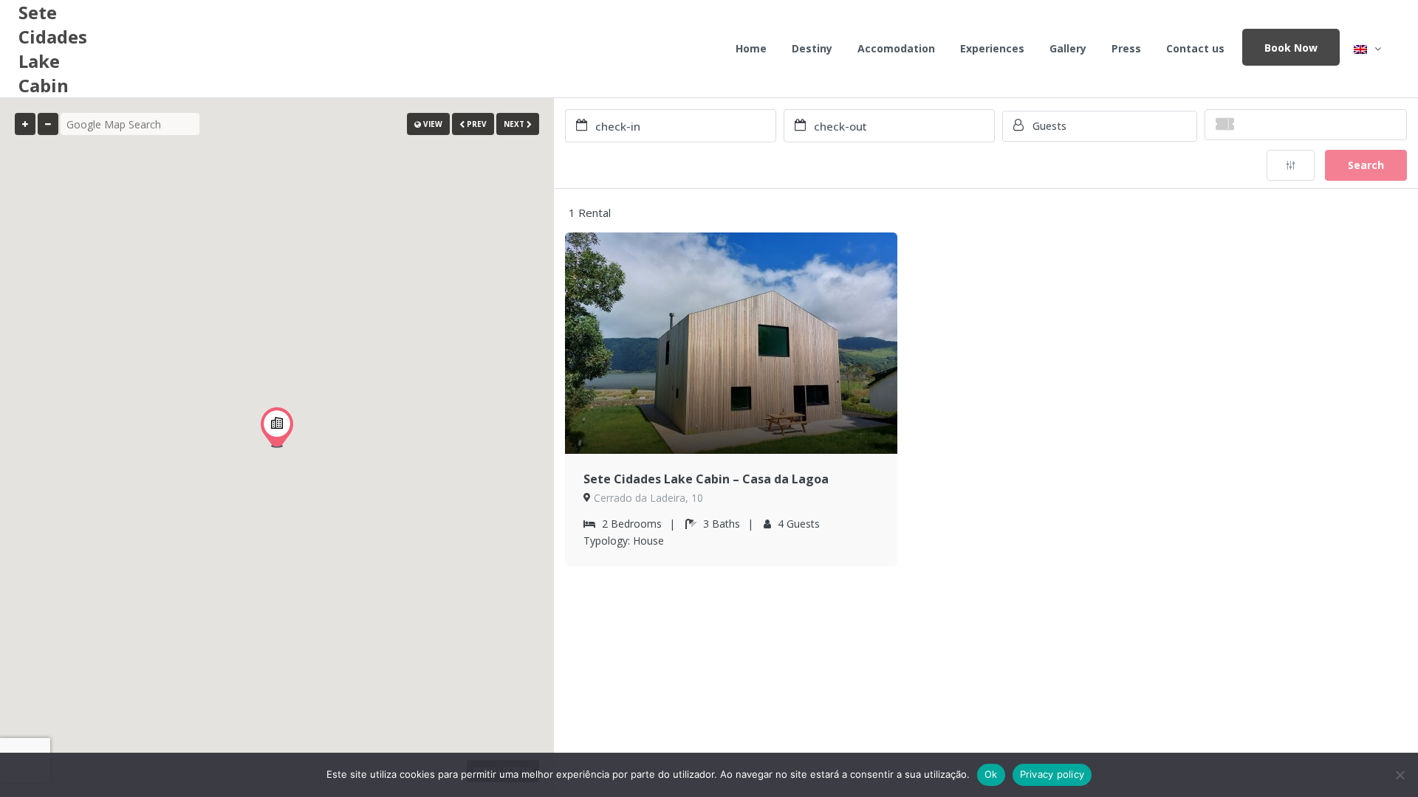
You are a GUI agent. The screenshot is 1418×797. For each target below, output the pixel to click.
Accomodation (896, 48)
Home (751, 48)
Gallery (1067, 48)
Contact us (1195, 48)
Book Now (1291, 48)
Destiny (812, 48)
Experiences (992, 48)
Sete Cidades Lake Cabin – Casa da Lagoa (706, 479)
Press (1126, 48)
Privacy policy (1052, 774)
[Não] (1399, 774)
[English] (1367, 48)
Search (1366, 165)
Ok (991, 774)
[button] (277, 427)
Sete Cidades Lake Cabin (52, 48)
